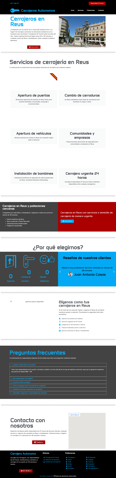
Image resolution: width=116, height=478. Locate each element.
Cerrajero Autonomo (46, 476)
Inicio (72, 10)
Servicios (81, 10)
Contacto (101, 10)
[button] (60, 271)
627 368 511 (14, 3)
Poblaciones (91, 10)
